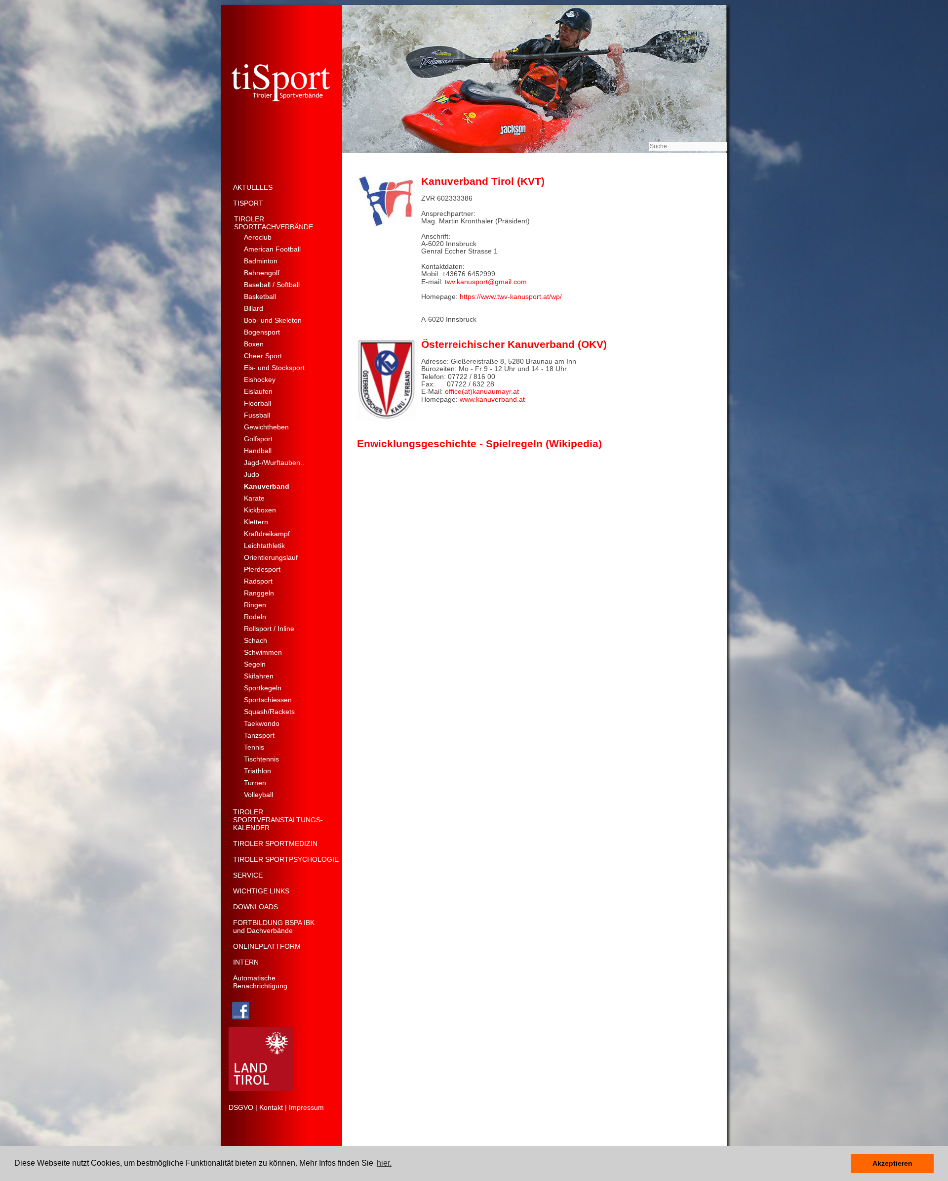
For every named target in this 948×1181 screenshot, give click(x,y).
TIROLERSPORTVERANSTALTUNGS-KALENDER (278, 820)
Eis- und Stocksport (274, 368)
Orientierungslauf (271, 557)
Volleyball (258, 795)
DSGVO (241, 1107)
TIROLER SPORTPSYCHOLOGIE (286, 859)
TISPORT (248, 203)
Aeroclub (258, 237)
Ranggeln (259, 593)
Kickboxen (260, 510)
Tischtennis (261, 759)
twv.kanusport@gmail (478, 282)
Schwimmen (263, 652)
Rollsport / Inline (269, 629)
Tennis (254, 747)
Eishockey (260, 379)
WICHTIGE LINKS (261, 891)
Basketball (260, 296)
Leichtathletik (264, 545)
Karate (254, 498)
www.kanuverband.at (491, 399)
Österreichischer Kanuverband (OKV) (514, 344)
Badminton (260, 261)
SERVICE (248, 875)
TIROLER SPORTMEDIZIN (275, 843)
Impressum (306, 1107)
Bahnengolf (261, 273)
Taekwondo (261, 723)
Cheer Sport (263, 356)
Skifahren (259, 676)
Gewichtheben (266, 427)
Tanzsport (259, 735)
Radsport (258, 581)
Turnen (255, 783)
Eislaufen (258, 391)
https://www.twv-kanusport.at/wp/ (511, 296)
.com (519, 282)
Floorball (257, 403)
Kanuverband (266, 486)
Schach (255, 640)
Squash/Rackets (269, 712)
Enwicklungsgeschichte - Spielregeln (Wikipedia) (479, 443)
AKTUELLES (253, 187)
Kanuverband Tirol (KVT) (483, 181)
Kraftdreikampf (267, 534)
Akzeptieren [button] (892, 1163)
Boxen (254, 344)
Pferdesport (262, 569)
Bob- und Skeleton (273, 320)
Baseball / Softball (272, 285)
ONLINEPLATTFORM (267, 946)
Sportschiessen (268, 700)
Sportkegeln (262, 688)
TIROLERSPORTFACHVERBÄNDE (273, 223)
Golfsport (258, 439)
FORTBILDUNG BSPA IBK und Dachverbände (274, 926)
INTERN (246, 962)
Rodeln (255, 617)
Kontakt (271, 1107)
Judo (251, 474)
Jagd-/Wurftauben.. (274, 462)
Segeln (255, 664)
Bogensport (262, 332)
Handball (258, 451)
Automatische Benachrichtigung (260, 982)
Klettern (256, 522)
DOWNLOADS (255, 907)
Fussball (257, 415)
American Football (272, 249)
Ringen (255, 605)
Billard (253, 308)
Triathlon (257, 771)
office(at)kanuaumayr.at (481, 391)
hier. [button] (384, 1163)
